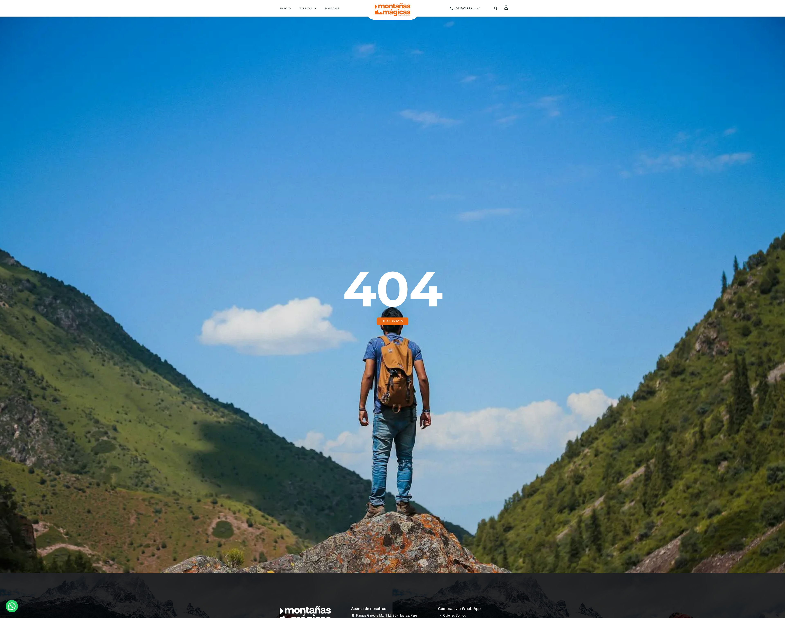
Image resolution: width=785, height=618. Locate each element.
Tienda (306, 8)
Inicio (285, 8)
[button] (496, 8)
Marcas (332, 8)
